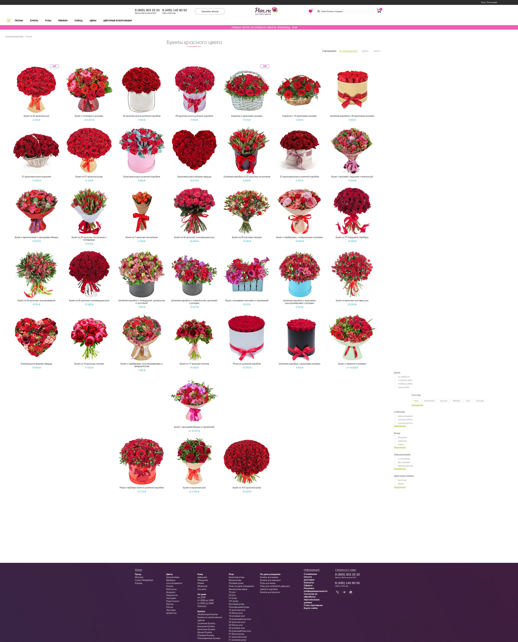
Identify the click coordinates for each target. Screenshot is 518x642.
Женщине (402, 437)
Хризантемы (172, 577)
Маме (401, 444)
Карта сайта (311, 608)
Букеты (34, 20)
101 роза (233, 601)
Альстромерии (174, 583)
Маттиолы (171, 589)
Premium (62, 20)
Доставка (309, 579)
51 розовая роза (237, 639)
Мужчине (202, 586)
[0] (310, 11)
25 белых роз (236, 625)
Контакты (309, 582)
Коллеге (201, 589)
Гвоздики (170, 592)
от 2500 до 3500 (405, 380)
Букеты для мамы (269, 577)
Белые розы (235, 580)
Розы (48, 20)
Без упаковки (404, 462)
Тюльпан (443, 401)
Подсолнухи (172, 601)
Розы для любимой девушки (275, 586)
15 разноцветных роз (240, 619)
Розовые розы (236, 583)
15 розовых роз (237, 616)
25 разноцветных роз (240, 631)
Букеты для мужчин (270, 592)
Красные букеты (206, 629)
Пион (468, 401)
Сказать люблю (405, 419)
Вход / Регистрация (489, 2)
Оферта (308, 585)
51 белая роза (236, 634)
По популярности (348, 51)
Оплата (308, 577)
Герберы (170, 580)
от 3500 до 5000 (405, 384)
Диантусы (171, 613)
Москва (139, 577)
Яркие (401, 483)
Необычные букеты (207, 614)
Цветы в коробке (269, 589)
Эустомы (171, 610)
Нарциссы (172, 595)
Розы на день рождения (241, 586)
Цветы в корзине (405, 466)
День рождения (405, 416)
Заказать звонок (210, 11)
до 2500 (201, 597)
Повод (79, 20)
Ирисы (169, 604)
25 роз (232, 595)
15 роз (232, 592)
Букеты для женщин (270, 580)
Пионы (19, 20)
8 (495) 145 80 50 (174, 10)
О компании (310, 574)
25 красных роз (237, 622)
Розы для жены (267, 583)
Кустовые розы (236, 604)
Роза (416, 401)
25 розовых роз (237, 628)
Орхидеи (171, 598)
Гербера (456, 401)
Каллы (169, 607)
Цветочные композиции (117, 20)
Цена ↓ (365, 51)
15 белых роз (236, 613)
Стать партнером (313, 605)
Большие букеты (206, 626)
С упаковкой (404, 459)
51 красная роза (238, 637)
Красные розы (236, 577)
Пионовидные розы (239, 607)
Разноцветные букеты (208, 638)
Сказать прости (405, 423)
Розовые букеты (205, 635)
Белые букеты (204, 632)
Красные (402, 480)
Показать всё (417, 405)
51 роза (233, 598)
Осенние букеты (206, 623)
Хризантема (429, 401)
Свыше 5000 (403, 387)
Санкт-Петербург (144, 580)
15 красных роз (237, 610)
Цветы (93, 20)
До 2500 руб (403, 377)
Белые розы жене (238, 589)
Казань (138, 583)
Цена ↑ (377, 51)
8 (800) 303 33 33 (147, 10)
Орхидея (480, 401)
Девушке (402, 441)
